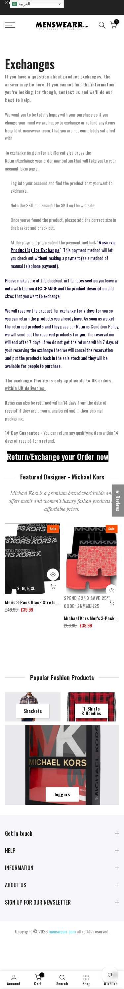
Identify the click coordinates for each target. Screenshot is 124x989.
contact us (69, 91)
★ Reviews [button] (118, 500)
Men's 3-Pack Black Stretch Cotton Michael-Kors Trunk (58, 602)
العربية (23, 3)
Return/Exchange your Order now (57, 456)
